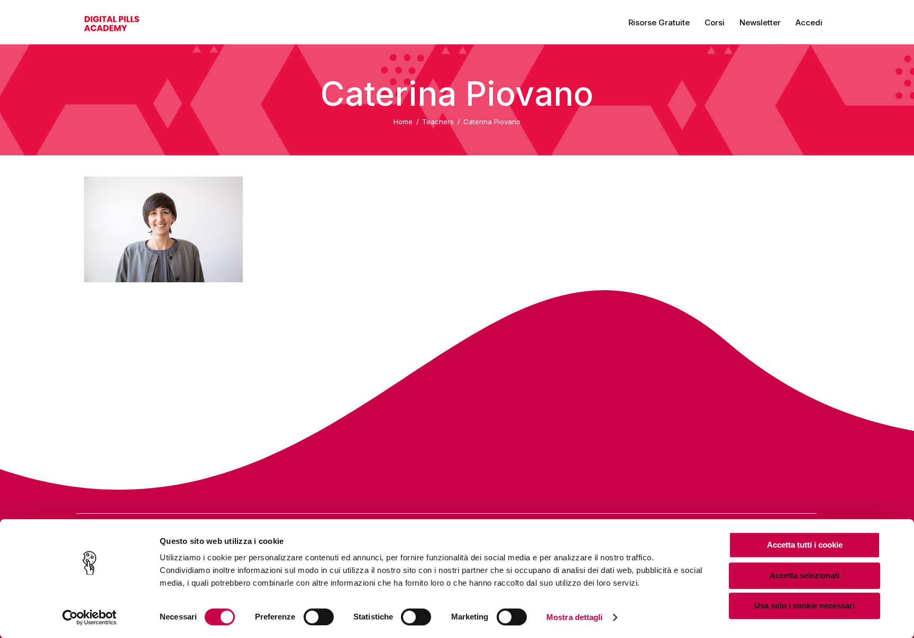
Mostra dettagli (574, 617)
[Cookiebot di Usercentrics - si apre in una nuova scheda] (89, 617)
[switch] (319, 616)
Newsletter (760, 22)
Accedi (809, 22)
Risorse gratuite (659, 22)
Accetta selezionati (804, 575)
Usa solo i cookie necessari (804, 605)
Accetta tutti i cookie (805, 544)
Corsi (715, 22)
